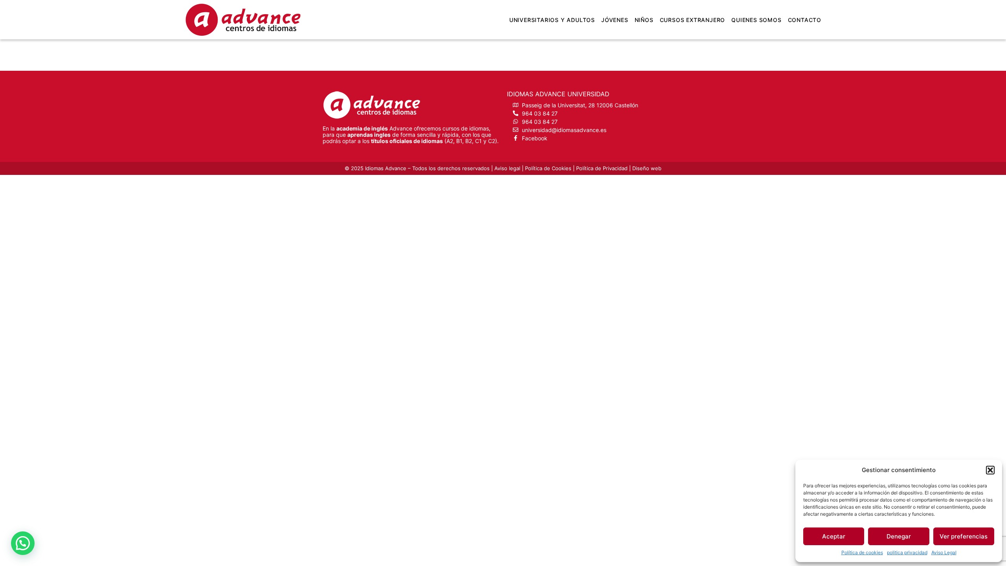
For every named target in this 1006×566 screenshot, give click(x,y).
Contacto (804, 20)
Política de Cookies (548, 168)
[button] (990, 470)
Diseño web (646, 168)
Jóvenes (614, 20)
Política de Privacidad (602, 168)
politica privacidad (907, 552)
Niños (644, 20)
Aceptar (833, 536)
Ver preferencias (964, 536)
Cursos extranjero (692, 20)
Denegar (899, 536)
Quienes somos (756, 20)
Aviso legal (507, 168)
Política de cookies (862, 552)
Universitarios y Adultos (552, 20)
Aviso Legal (943, 552)
